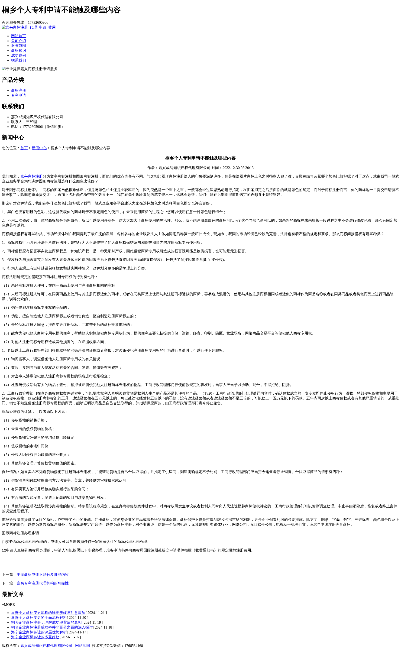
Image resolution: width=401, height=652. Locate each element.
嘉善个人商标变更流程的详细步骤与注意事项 (48, 613)
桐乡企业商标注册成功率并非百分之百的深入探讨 (52, 627)
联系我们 (18, 60)
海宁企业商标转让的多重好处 (35, 637)
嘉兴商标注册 (31, 176)
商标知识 (18, 50)
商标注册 (18, 90)
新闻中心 (39, 148)
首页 (24, 148)
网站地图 (82, 646)
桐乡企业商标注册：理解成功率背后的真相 (46, 622)
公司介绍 (18, 41)
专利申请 (18, 95)
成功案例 (18, 55)
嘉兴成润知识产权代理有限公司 (46, 646)
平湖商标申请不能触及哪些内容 (43, 575)
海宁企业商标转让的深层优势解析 (39, 632)
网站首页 (18, 36)
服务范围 (18, 46)
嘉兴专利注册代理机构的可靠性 (43, 583)
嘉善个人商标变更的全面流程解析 (39, 618)
